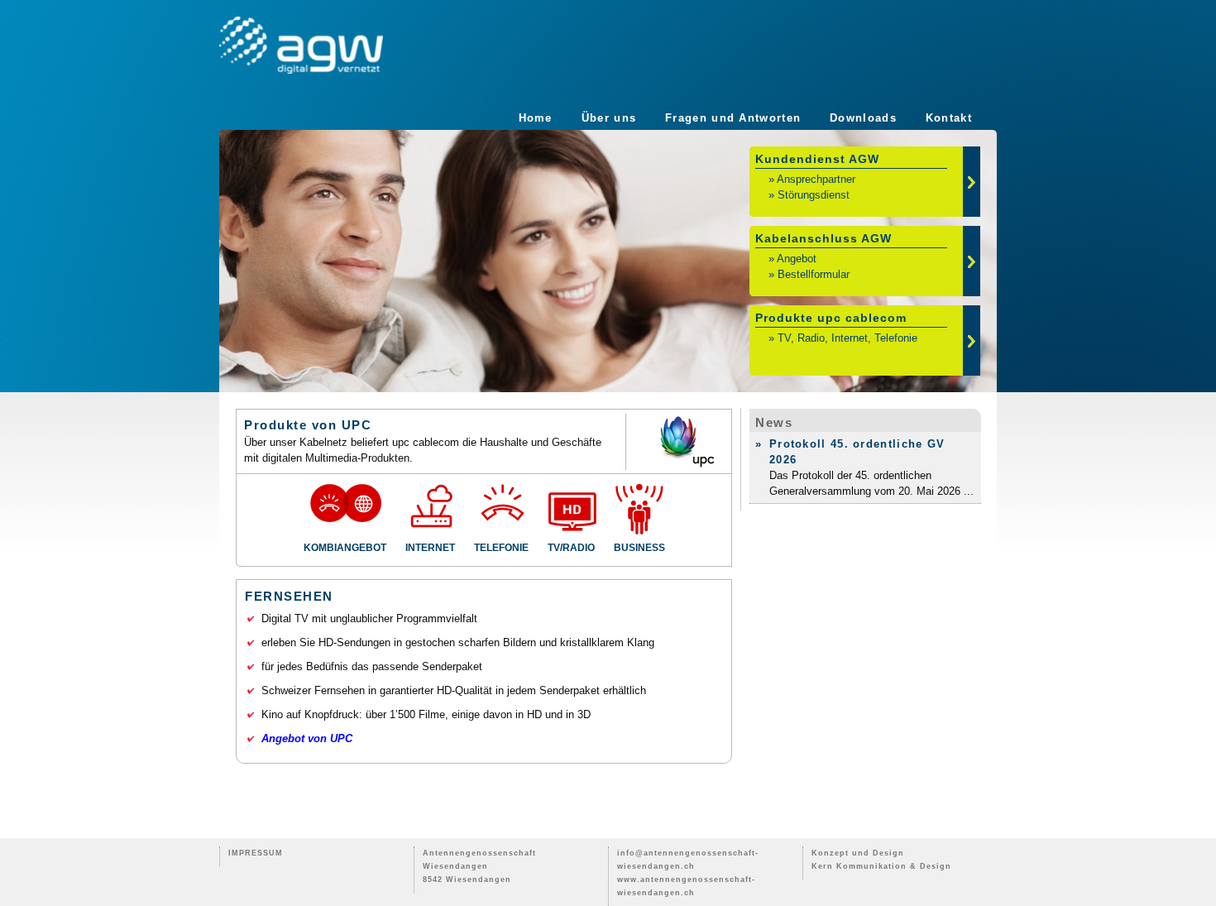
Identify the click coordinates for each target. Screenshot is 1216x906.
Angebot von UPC (306, 738)
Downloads (863, 118)
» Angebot (792, 258)
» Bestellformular (809, 274)
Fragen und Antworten (733, 118)
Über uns (609, 118)
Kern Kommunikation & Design (881, 866)
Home (536, 118)
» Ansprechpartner (811, 179)
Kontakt (949, 118)
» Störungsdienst (809, 195)
